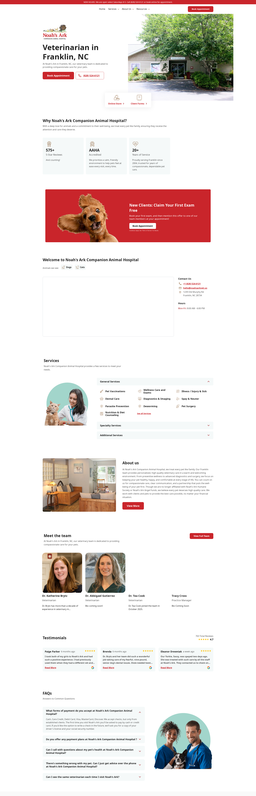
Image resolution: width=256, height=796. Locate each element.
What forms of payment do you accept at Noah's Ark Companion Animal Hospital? (89, 712)
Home (102, 8)
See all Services (144, 413)
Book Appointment (200, 9)
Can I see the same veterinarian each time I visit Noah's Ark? (82, 777)
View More (133, 505)
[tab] (64, 423)
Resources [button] (142, 8)
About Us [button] (126, 8)
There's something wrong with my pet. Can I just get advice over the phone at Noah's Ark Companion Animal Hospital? (91, 765)
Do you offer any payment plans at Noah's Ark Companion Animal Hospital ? (91, 739)
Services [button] (112, 8)
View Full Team (201, 536)
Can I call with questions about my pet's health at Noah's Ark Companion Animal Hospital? (89, 751)
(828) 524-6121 (91, 75)
